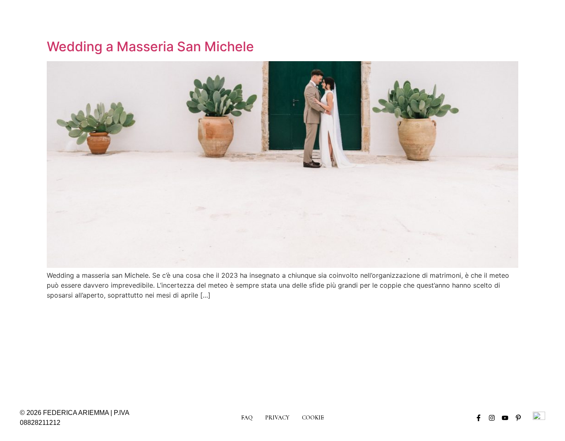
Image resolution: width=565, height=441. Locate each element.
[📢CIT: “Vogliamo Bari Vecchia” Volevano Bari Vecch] (117, 348)
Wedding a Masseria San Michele (150, 46)
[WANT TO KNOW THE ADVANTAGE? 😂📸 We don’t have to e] (51, 348)
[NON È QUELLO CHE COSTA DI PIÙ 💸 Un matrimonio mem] (448, 348)
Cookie (313, 417)
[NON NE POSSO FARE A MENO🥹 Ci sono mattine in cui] (183, 348)
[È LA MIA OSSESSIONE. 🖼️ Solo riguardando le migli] (382, 348)
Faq (247, 417)
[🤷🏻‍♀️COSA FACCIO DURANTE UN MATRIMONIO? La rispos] (514, 348)
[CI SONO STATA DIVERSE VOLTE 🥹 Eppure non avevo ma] (249, 348)
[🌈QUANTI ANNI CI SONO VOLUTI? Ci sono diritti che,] (316, 348)
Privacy (277, 417)
